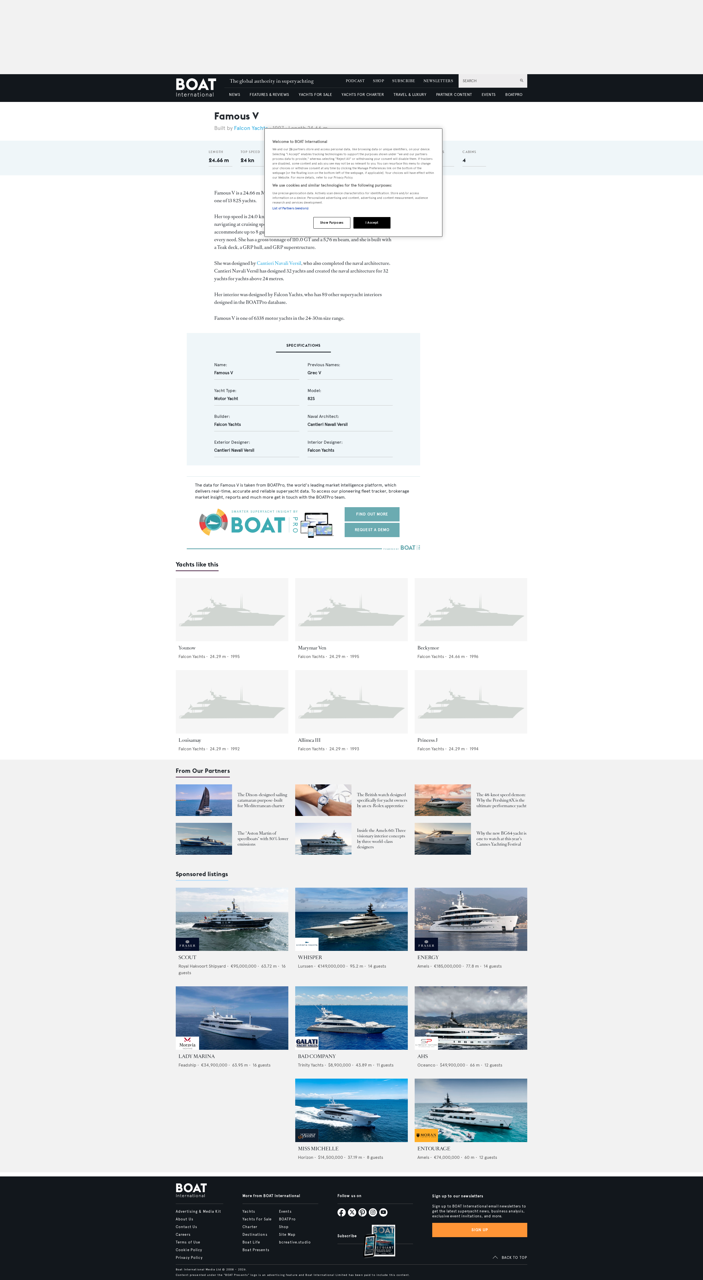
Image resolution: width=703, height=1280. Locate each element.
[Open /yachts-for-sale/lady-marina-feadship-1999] (232, 1018)
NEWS (234, 94)
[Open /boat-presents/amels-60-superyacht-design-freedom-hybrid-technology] (323, 838)
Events (285, 1211)
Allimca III (309, 740)
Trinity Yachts (310, 1065)
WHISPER (310, 957)
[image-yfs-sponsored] (187, 949)
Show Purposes (331, 222)
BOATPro (287, 1219)
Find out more (372, 514)
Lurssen (305, 966)
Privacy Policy (189, 1258)
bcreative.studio (295, 1242)
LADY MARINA (196, 1056)
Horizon (305, 1157)
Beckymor (428, 648)
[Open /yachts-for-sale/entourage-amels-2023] (471, 1110)
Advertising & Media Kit (198, 1211)
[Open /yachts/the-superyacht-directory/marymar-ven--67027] (351, 610)
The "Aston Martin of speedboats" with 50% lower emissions (263, 838)
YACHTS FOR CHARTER (363, 94)
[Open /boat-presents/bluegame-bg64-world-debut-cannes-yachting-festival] (443, 838)
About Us (184, 1219)
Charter (249, 1227)
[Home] (200, 88)
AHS (422, 1056)
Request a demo (372, 529)
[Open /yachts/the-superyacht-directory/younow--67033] (232, 610)
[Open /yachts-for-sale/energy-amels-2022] (471, 919)
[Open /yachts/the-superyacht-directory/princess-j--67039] (471, 702)
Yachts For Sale (257, 1219)
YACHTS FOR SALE (315, 94)
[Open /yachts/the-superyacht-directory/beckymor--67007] (471, 610)
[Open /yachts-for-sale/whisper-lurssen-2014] (351, 919)
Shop (284, 1227)
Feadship (187, 1065)
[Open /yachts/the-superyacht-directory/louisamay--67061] (232, 702)
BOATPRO (513, 94)
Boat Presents (255, 1250)
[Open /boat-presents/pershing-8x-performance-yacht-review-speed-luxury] (443, 800)
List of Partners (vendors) (290, 208)
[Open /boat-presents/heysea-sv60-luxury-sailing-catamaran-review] (204, 800)
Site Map (287, 1234)
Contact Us (186, 1227)
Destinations (254, 1234)
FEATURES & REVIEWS (269, 94)
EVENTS (489, 94)
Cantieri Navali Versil (279, 263)
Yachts (248, 1211)
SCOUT (187, 957)
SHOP (378, 81)
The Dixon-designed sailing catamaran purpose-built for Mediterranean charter (262, 800)
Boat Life (251, 1242)
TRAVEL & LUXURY (410, 94)
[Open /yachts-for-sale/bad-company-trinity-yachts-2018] (351, 1018)
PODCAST (355, 81)
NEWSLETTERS (438, 81)
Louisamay (189, 740)
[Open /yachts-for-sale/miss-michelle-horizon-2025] (351, 1110)
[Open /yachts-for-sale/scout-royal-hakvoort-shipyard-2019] (232, 919)
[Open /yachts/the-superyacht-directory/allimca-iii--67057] (351, 702)
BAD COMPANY (317, 1056)
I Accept (372, 222)
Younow (187, 648)
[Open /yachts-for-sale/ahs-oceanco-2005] (471, 1018)
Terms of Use (188, 1242)
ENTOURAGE (433, 1148)
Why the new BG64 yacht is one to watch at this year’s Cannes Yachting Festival (501, 838)
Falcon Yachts (251, 128)
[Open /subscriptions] (374, 1242)
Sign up (480, 1230)
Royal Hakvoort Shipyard (202, 966)
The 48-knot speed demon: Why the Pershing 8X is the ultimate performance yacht (501, 800)
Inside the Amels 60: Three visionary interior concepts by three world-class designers (381, 839)
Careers (183, 1234)
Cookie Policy (189, 1250)
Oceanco (426, 1065)
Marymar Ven (312, 648)
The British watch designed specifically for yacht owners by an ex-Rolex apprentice (382, 800)
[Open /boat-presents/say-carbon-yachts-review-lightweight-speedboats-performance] (204, 838)
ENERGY (428, 957)
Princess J (427, 740)
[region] (353, 182)
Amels (423, 966)
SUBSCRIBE (403, 81)
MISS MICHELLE (318, 1148)
